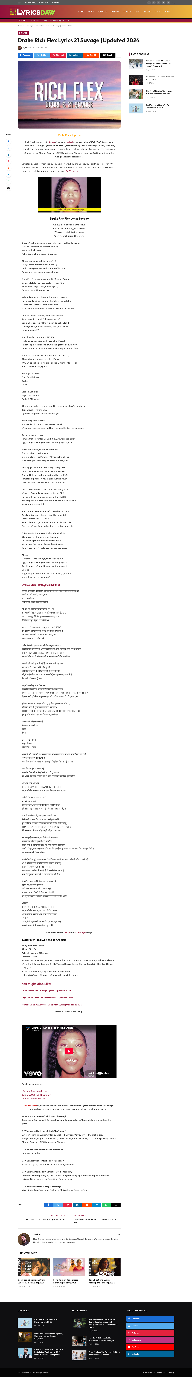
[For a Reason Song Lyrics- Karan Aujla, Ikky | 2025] (69, 1267)
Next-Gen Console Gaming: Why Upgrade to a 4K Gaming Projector (48, 1336)
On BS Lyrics (72, 171)
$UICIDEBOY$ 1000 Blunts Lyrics (37, 1094)
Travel (148, 12)
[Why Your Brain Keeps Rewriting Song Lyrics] (136, 80)
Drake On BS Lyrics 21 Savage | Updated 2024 (44, 1219)
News (91, 12)
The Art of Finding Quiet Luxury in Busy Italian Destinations (159, 92)
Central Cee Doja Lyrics (33, 1098)
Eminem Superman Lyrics (34, 1091)
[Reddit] (8, 168)
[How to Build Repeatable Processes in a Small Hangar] (79, 1341)
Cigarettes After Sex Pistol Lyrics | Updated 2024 (47, 997)
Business (102, 12)
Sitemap (55, 2)
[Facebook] (8, 141)
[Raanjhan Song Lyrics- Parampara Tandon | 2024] (105, 1267)
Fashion (115, 12)
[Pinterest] (8, 161)
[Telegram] (8, 174)
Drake (66, 932)
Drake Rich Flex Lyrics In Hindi (41, 585)
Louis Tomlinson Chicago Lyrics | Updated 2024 (46, 990)
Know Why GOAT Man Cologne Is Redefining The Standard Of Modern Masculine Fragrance (48, 1352)
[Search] (173, 2)
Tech (137, 12)
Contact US (44, 2)
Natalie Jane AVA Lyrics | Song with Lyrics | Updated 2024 (52, 1004)
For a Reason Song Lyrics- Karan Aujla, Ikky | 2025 (51, 20)
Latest (70, 141)
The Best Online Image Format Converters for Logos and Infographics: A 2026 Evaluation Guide (103, 1323)
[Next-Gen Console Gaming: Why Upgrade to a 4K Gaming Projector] (25, 1337)
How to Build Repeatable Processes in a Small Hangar (101, 1339)
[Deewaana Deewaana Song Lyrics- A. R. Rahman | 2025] (34, 1267)
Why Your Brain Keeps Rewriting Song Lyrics (160, 78)
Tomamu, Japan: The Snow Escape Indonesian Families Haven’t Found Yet (158, 63)
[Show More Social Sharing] (118, 55)
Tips (157, 12)
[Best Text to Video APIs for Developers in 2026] (136, 108)
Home (81, 12)
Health (127, 12)
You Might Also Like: (36, 984)
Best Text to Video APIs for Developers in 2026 (158, 106)
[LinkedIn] (8, 154)
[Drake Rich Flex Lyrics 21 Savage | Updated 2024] (69, 95)
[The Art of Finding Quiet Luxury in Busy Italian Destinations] (136, 94)
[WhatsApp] (8, 181)
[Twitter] (8, 148)
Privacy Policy (30, 2)
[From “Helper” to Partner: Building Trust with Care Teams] (79, 1355)
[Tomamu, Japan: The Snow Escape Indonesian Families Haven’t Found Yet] (136, 64)
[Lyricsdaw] (32, 11)
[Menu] (19, 2)
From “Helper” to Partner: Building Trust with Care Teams (104, 1353)
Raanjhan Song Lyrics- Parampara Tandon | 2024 (102, 1281)
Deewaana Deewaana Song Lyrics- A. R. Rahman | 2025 (31, 1281)
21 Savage (23, 33)
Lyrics (167, 12)
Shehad (28, 48)
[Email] (8, 188)
